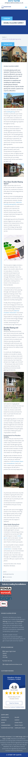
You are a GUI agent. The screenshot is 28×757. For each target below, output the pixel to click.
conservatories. (10, 463)
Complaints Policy (20, 728)
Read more (7, 580)
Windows (4, 720)
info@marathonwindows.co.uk (14, 2)
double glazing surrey (8, 574)
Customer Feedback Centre (17, 707)
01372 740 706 (8, 661)
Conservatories (5, 725)
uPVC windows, (15, 461)
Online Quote (5, 717)
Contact (17, 720)
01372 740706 (14, 1)
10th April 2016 (8, 44)
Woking (5, 621)
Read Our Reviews (14, 703)
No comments (8, 577)
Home (4, 37)
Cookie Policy (18, 722)
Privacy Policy (19, 725)
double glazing (10, 111)
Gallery (17, 717)
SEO (24, 736)
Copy (3, 738)
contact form (7, 549)
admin (4, 571)
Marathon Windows (5, 736)
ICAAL (8, 738)
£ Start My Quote (14, 755)
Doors (3, 722)
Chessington (20, 621)
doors (21, 461)
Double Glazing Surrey (11, 66)
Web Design (19, 736)
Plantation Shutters (7, 728)
